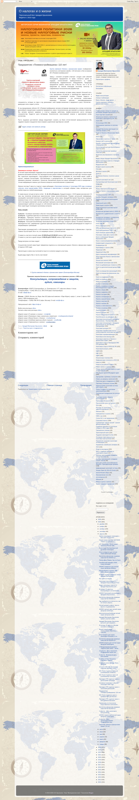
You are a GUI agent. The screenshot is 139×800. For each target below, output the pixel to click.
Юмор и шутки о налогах (103, 481)
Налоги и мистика (101, 301)
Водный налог (100, 164)
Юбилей (98, 479)
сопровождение (57, 279)
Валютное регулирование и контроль (107, 154)
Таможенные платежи (103, 430)
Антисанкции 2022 (101, 123)
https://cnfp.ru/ (36, 304)
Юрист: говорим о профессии (105, 484)
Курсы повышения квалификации (106, 254)
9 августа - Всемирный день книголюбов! (108, 655)
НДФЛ (98, 355)
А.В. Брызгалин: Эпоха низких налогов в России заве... (108, 544)
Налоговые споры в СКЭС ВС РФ (106, 346)
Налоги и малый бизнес (103, 299)
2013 (99, 774)
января (102, 744)
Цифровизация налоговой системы (107, 468)
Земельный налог (101, 203)
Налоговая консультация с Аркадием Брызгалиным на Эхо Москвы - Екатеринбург (107, 324)
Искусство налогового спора (104, 221)
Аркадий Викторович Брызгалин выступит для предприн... (109, 622)
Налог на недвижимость (103, 277)
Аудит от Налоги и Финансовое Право (108, 133)
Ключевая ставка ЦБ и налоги (105, 235)
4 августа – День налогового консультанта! (108, 711)
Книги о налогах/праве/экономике (106, 241)
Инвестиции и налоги (102, 205)
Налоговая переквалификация (105, 334)
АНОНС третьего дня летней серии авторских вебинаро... (110, 610)
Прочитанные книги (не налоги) (106, 403)
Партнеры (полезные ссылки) (105, 383)
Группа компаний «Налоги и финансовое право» (66, 69)
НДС (97, 353)
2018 (99, 762)
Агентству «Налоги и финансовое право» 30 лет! (109, 725)
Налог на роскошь (101, 281)
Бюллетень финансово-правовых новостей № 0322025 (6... (109, 639)
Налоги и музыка (101, 303)
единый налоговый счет (103, 179)
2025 (99, 522)
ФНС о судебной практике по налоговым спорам (105, 452)
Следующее (23, 385)
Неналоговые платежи (103, 358)
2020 (99, 757)
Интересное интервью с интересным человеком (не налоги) (107, 218)
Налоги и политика (102, 308)
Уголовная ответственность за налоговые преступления (105, 437)
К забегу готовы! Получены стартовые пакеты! (107, 659)
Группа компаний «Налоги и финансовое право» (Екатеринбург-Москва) (55, 272)
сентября (103, 531)
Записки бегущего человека (104, 197)
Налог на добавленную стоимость (106, 265)
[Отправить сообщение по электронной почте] (51, 326)
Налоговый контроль (102, 348)
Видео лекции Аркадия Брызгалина (107, 158)
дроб (97, 173)
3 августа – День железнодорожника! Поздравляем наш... (106, 720)
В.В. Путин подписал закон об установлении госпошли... (108, 675)
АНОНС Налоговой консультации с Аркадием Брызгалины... (110, 593)
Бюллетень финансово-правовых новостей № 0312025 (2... (109, 707)
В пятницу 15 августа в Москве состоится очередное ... (108, 626)
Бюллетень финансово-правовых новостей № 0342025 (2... (109, 556)
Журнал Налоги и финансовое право (107, 191)
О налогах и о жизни (35, 11)
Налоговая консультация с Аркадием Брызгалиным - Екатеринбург (107, 320)
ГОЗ (97, 169)
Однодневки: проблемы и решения (107, 376)
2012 (99, 777)
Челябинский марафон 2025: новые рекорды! (108, 563)
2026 (99, 519)
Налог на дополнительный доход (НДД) (108, 267)
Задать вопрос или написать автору (33, 127)
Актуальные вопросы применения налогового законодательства (106, 117)
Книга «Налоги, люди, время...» (106, 100)
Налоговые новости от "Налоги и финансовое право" (106, 339)
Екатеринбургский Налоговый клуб (106, 182)
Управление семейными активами (106, 444)
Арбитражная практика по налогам (107, 125)
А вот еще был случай (103, 114)
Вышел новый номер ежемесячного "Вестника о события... (108, 631)
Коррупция (99, 250)
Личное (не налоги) (102, 260)
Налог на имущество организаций (106, 271)
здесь (34, 308)
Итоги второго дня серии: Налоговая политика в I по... (108, 635)
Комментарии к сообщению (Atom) (39, 389)
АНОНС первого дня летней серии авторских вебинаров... (110, 715)
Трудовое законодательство (104, 435)
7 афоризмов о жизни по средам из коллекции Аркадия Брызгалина (107, 111)
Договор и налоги (101, 171)
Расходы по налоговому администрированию (103, 408)
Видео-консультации (102, 95)
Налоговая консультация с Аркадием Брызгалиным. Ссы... (109, 582)
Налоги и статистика (102, 284)
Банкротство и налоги (102, 141)
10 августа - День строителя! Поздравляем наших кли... (108, 651)
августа (102, 534)
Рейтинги (99, 411)
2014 (99, 772)
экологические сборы (102, 472)
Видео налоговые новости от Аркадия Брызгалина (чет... (108, 585)
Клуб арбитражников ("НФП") (105, 230)
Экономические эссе (102, 475)
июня (101, 731)
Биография (99, 88)
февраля (103, 741)
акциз (97, 120)
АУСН (97, 136)
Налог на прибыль (101, 279)
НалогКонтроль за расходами (105, 317)
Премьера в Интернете (103, 401)
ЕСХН (97, 186)
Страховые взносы (102, 420)
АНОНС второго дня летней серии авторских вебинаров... (109, 643)
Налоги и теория (101, 312)
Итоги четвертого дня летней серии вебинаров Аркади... (108, 552)
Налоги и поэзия (101, 310)
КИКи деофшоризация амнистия (106, 228)
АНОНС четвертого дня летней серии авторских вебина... (108, 567)
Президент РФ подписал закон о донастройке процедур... (109, 679)
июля (101, 729)
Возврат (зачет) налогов (103, 167)
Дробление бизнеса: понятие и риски (107, 176)
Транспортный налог (102, 432)
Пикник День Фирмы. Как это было (110, 560)
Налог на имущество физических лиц (107, 273)
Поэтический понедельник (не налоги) (108, 393)
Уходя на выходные (102, 449)
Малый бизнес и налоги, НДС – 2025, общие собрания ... (109, 571)
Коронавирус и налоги (103, 247)
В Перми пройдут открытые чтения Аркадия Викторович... (110, 575)
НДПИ (98, 351)
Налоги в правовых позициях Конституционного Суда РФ (105, 286)
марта (102, 739)
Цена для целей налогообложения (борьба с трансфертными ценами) (107, 463)
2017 (99, 764)
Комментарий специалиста (104, 243)
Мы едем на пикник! (105, 578)
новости (98, 362)
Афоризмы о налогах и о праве (105, 139)
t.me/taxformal (50, 318)
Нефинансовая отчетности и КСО (106, 360)
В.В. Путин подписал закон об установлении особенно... (108, 671)
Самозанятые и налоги (103, 413)
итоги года (99, 223)
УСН (97, 447)
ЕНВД (97, 184)
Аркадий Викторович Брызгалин (109, 71)
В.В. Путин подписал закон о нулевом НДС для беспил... (108, 695)
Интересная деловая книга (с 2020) (107, 211)
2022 (99, 752)
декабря (102, 524)
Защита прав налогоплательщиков (107, 199)
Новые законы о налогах (103, 367)
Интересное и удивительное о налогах (108, 213)
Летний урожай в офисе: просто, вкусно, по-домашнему (109, 606)
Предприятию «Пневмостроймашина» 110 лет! (110, 691)
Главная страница (54, 385)
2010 (99, 782)
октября (102, 529)
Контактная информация (103, 86)
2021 (99, 755)
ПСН (97, 405)
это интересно (100, 477)
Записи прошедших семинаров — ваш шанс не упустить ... (109, 536)
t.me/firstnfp (57, 320)
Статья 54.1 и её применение (105, 418)
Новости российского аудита (105, 364)
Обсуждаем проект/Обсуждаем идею (107, 373)
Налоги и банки (101, 290)
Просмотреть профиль (103, 79)
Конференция (100, 245)
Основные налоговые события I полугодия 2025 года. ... (109, 683)
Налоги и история (101, 294)
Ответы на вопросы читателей (105, 379)
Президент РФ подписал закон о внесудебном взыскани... (109, 699)
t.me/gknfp (47, 314)
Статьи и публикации (102, 98)
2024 (99, 747)
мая (101, 734)
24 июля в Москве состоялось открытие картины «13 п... (108, 667)
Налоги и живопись (102, 292)
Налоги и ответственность (104, 305)
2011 (99, 779)
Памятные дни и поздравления (33, 328)
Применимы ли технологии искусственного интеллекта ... (109, 703)
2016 (99, 767)
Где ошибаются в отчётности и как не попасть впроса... (109, 602)
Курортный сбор (101, 252)
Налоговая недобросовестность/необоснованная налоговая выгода (107, 331)
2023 (99, 750)
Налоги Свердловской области (105, 314)
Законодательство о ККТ (103, 195)
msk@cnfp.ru (60, 300)
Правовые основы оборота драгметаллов (104, 397)
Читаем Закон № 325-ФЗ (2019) (106, 470)
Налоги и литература (102, 296)
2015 (99, 769)
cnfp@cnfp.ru (27, 292)
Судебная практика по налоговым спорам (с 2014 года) (106, 427)
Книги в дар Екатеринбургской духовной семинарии (108, 548)
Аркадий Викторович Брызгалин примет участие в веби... (109, 618)
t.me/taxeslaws (51, 322)
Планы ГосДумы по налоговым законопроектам (105, 390)
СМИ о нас (99, 416)
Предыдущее (86, 385)
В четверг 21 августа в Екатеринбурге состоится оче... (109, 590)
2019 (99, 759)
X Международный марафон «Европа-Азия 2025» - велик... (109, 647)
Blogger (91, 793)
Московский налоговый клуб (104, 262)
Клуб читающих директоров (104, 232)
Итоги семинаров (101, 225)
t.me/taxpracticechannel (65, 316)
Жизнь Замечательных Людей (105, 188)
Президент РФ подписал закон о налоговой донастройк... (109, 687)
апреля (102, 737)
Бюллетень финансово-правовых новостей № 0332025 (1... (109, 598)
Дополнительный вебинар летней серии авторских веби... (109, 614)
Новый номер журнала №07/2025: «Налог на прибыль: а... (109, 540)
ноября (102, 526)
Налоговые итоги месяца (103, 336)
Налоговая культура (102, 328)
